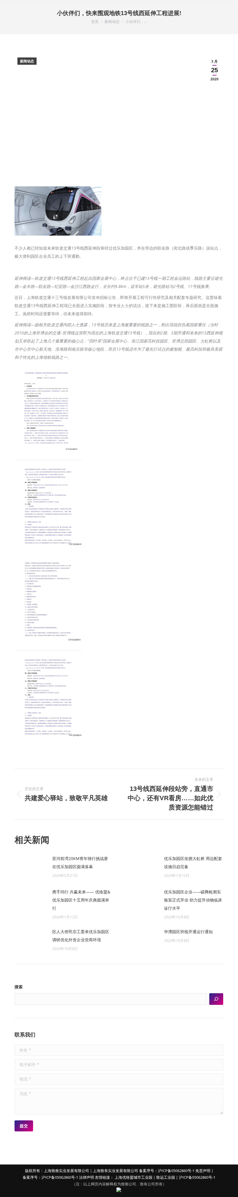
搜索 (19, 987)
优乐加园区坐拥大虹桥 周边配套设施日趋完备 (193, 862)
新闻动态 (27, 61)
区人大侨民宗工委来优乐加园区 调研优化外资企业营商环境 (80, 935)
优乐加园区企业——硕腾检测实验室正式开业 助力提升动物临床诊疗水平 (193, 900)
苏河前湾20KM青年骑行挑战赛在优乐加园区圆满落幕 (80, 862)
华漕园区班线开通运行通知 (188, 931)
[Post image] (30, 867)
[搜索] (216, 999)
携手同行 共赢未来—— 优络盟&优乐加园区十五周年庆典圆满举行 (81, 900)
